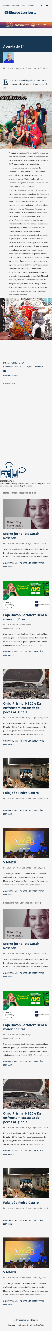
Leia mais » (8, 566)
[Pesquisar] (40, 4)
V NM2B (9, 862)
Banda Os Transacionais (15, 366)
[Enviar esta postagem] (4, 372)
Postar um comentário (32, 563)
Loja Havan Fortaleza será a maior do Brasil (25, 617)
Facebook (6, 6)
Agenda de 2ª (17, 363)
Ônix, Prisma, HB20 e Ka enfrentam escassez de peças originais (22, 707)
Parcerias (30, 6)
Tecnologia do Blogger (27, 1320)
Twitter (23, 6)
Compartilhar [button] (10, 375)
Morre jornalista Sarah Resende (21, 535)
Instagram (15, 6)
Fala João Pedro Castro (21, 792)
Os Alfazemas (36, 366)
